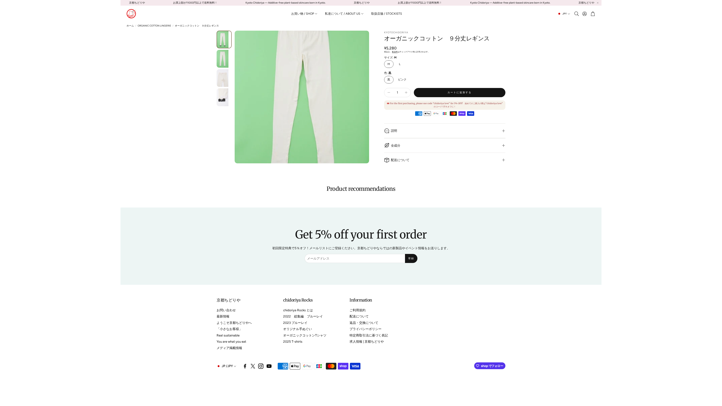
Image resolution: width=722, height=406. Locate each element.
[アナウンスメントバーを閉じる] (598, 3)
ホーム (130, 25)
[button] (576, 13)
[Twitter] (253, 366)
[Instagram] (260, 366)
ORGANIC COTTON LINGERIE (154, 25)
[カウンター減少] (388, 92)
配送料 (395, 52)
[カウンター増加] (406, 92)
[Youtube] (269, 366)
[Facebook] (245, 366)
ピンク (402, 79)
